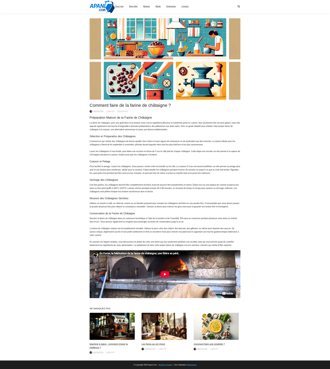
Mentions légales (165, 365)
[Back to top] (327, 366)
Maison (146, 6)
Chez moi (119, 6)
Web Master (98, 111)
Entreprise (171, 6)
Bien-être (133, 6)
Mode (158, 6)
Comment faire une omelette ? (209, 344)
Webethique (192, 365)
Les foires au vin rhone (153, 344)
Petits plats (122, 111)
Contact (185, 6)
